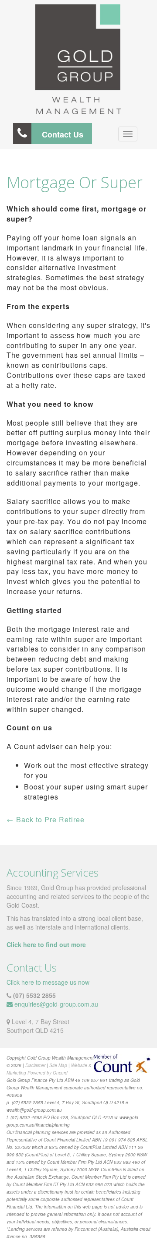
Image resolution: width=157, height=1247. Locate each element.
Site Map (58, 1065)
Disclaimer (35, 1065)
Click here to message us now (48, 982)
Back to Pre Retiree (46, 819)
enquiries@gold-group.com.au (56, 1004)
